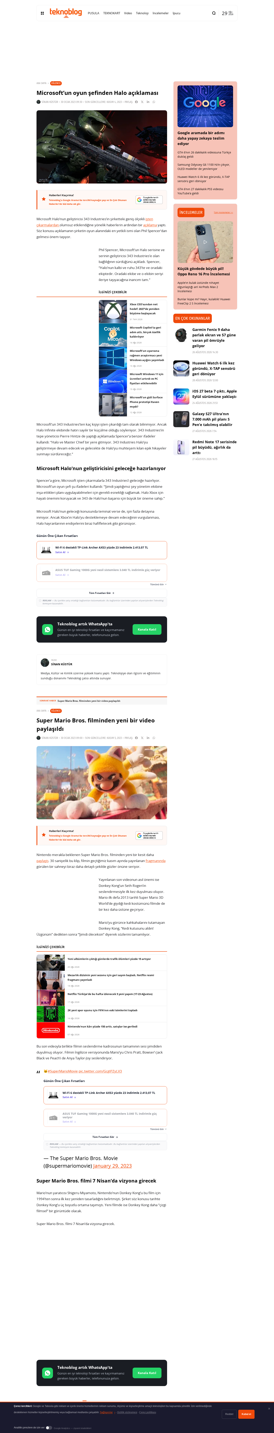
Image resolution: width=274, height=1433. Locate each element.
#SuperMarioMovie (63, 1071)
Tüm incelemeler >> (223, 212)
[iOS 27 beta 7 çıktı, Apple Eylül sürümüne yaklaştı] (181, 396)
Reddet (229, 1414)
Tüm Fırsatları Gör (100, 593)
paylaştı (42, 860)
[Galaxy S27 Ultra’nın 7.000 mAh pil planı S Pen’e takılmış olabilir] (181, 419)
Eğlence (56, 83)
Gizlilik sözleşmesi (127, 1412)
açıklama (150, 225)
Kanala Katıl (147, 629)
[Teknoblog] (66, 13)
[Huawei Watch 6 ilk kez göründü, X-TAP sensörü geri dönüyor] (181, 368)
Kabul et (246, 1414)
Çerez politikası (147, 1412)
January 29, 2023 (112, 1165)
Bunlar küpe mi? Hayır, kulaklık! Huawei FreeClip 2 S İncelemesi (204, 301)
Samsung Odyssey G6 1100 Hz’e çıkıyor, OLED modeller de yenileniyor (204, 167)
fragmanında (155, 860)
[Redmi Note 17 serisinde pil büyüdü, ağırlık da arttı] (181, 447)
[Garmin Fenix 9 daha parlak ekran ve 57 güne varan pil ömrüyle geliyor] (181, 335)
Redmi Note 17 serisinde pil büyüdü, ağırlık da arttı (214, 447)
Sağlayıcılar (107, 1412)
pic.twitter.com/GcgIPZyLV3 (100, 1071)
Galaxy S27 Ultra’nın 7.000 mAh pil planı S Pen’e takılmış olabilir (212, 419)
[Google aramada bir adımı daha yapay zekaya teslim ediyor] (205, 106)
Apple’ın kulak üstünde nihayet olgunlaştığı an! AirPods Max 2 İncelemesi (198, 287)
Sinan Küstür (50, 102)
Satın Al (60, 552)
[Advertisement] (102, 1262)
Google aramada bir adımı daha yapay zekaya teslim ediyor (201, 138)
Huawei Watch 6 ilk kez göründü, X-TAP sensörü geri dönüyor (204, 179)
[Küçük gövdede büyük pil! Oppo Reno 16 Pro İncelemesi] (205, 242)
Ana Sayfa (41, 83)
